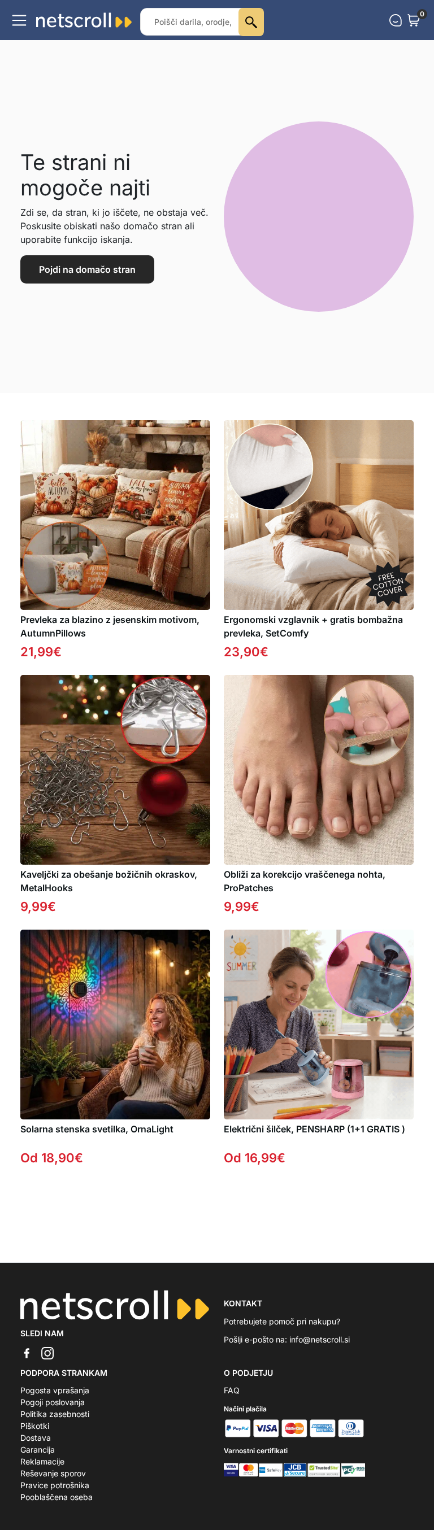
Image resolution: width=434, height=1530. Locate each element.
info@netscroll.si (319, 1339)
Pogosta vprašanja (54, 1390)
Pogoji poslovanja (52, 1402)
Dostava (35, 1437)
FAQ (232, 1390)
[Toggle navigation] (19, 20)
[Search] (251, 22)
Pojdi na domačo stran (87, 269)
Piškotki (34, 1426)
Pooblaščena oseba (56, 1497)
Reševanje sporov (53, 1473)
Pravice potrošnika (54, 1485)
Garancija (37, 1449)
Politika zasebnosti (54, 1414)
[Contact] (396, 20)
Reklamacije (42, 1461)
